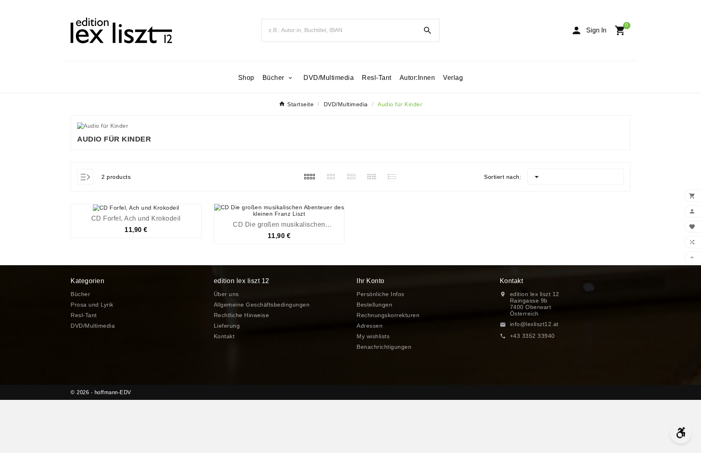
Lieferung (227, 325)
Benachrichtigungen (384, 347)
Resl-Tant (84, 315)
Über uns (226, 294)
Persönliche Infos (380, 294)
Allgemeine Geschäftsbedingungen (262, 304)
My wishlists (373, 336)
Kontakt (224, 336)
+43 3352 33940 (532, 336)
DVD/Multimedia (93, 325)
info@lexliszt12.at (534, 324)
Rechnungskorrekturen (388, 315)
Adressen (370, 325)
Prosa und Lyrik (92, 304)
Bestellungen (374, 304)
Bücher (80, 294)
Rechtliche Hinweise (241, 315)
